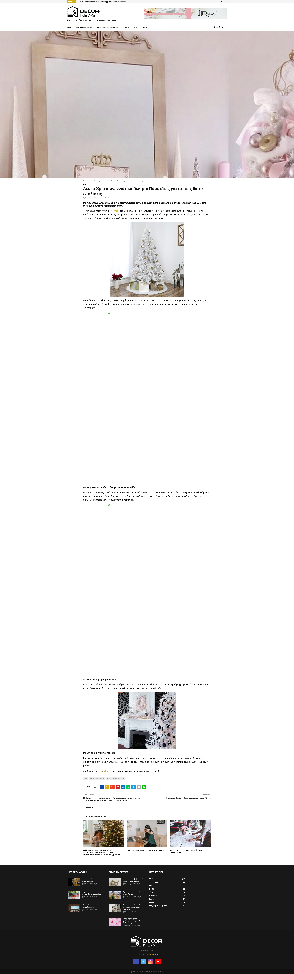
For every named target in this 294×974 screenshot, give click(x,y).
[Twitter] (217, 27)
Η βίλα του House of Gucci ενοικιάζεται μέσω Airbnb (188, 798)
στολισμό (143, 214)
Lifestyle (155, 882)
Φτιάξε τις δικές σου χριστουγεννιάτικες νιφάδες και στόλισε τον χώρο (133, 921)
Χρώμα (152, 899)
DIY (85, 184)
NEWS (145, 27)
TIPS (135, 27)
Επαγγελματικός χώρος (158, 906)
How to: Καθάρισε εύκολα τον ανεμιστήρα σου (92, 880)
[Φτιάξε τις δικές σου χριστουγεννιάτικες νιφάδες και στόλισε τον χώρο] (115, 922)
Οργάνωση (153, 896)
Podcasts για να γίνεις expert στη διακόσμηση (145, 850)
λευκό (102, 778)
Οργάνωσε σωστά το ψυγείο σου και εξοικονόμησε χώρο (91, 893)
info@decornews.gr (151, 955)
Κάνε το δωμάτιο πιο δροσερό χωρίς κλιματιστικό (92, 906)
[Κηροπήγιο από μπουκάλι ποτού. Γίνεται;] (115, 895)
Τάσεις (151, 892)
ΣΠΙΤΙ (69, 27)
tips (85, 778)
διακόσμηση (94, 778)
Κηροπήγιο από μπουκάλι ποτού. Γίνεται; (132, 893)
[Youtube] (223, 27)
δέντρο (114, 211)
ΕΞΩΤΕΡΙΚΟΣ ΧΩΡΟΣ (84, 27)
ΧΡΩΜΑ (126, 27)
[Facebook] (215, 27)
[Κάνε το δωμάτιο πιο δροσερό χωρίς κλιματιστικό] (74, 908)
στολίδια (143, 762)
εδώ (106, 771)
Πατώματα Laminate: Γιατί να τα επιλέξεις (97, 2)
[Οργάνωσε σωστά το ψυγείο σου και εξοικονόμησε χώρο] (74, 895)
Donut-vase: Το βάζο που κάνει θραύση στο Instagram (134, 880)
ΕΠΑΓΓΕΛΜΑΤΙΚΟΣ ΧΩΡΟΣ (107, 27)
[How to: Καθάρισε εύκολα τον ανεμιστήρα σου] (74, 882)
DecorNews (88, 198)
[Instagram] (220, 27)
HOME (151, 889)
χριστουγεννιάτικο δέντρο (115, 778)
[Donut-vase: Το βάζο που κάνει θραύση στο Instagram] (115, 882)
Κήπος (151, 903)
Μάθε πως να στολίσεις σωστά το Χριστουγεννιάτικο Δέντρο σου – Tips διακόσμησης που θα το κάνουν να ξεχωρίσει (101, 852)
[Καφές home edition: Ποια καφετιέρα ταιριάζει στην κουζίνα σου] (115, 908)
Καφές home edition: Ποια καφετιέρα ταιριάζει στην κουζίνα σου (132, 907)
